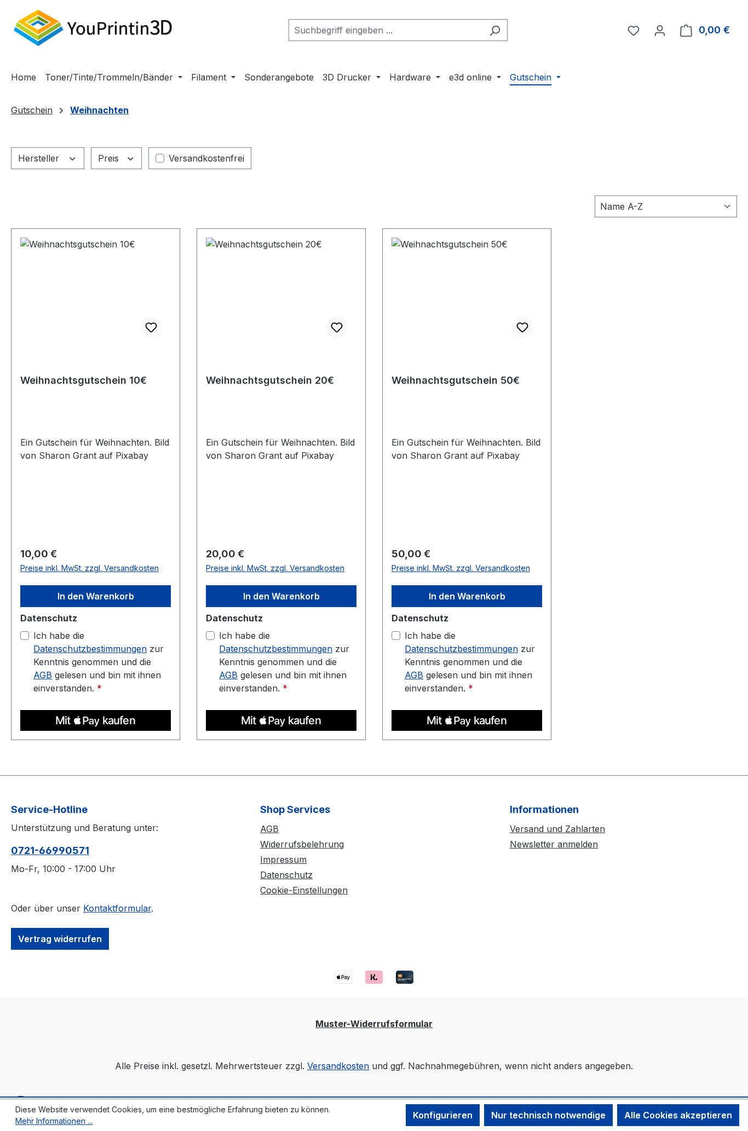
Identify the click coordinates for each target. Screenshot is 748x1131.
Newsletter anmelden (554, 844)
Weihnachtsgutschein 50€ (456, 380)
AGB (42, 675)
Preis (110, 158)
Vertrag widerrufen (60, 938)
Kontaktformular (117, 908)
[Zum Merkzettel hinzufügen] (151, 327)
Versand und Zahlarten (557, 828)
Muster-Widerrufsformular (374, 1023)
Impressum (283, 859)
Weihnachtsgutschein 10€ (83, 380)
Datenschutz (286, 874)
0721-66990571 (50, 850)
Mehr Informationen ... (54, 1121)
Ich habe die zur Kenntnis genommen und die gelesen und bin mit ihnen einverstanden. (98, 662)
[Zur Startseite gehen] (93, 28)
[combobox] (385, 30)
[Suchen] (495, 30)
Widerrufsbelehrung (302, 844)
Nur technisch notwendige (548, 1115)
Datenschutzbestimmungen (90, 648)
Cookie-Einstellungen (304, 890)
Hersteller (40, 158)
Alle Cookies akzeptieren (678, 1115)
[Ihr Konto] (660, 30)
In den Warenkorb (95, 596)
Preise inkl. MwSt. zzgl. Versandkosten (89, 568)
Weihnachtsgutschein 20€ (270, 380)
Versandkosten (338, 1065)
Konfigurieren (443, 1115)
